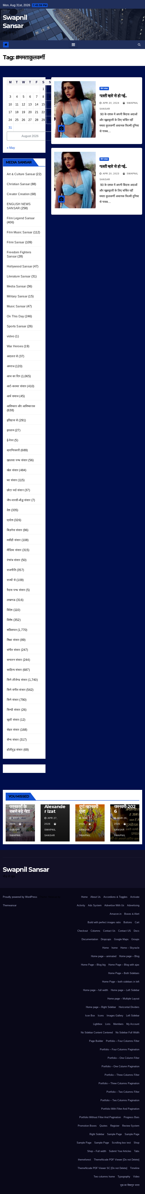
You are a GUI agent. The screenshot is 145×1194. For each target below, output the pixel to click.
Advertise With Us (114, 905)
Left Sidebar (132, 1015)
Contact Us (109, 930)
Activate (134, 897)
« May (11, 147)
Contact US (124, 930)
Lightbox (97, 1024)
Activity (81, 905)
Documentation (90, 939)
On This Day (15, 316)
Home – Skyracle (129, 947)
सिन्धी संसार (13, 709)
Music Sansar (16, 306)
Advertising (133, 905)
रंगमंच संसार (13, 560)
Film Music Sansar (19, 232)
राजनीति (11, 570)
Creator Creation (18, 194)
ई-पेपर (10, 440)
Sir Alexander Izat (54, 806)
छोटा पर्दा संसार (15, 490)
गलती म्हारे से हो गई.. (113, 95)
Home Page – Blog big (93, 964)
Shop (136, 1142)
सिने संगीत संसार (16, 689)
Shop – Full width (96, 1151)
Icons (101, 1015)
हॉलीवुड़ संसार (15, 749)
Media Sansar (16, 286)
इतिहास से (12, 420)
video (10, 336)
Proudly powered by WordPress (20, 897)
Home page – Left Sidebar (125, 990)
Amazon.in (115, 913)
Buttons (127, 922)
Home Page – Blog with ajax (123, 964)
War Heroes (15, 346)
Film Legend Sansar (21, 218)
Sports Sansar (16, 326)
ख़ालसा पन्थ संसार (17, 460)
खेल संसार (12, 470)
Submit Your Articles (120, 1151)
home (115, 947)
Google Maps (121, 939)
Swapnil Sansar (50, 832)
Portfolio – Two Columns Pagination (119, 1100)
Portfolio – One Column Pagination (120, 1066)
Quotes (103, 1125)
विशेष (10, 619)
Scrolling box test (121, 1142)
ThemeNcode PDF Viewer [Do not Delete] (116, 1159)
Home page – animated (103, 956)
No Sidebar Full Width (127, 1032)
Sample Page (114, 1134)
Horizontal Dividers (129, 1007)
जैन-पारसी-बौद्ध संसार (19, 500)
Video (136, 1176)
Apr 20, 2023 (111, 173)
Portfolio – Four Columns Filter (122, 1041)
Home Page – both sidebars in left (120, 981)
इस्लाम (10, 430)
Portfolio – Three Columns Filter (122, 1074)
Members (118, 1024)
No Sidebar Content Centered (97, 1032)
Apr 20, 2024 (111, 103)
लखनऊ (11, 600)
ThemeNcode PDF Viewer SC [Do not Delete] (102, 1168)
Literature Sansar (18, 276)
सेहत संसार (13, 729)
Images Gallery (115, 1015)
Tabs (136, 1151)
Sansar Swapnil (15, 832)
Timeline (134, 1168)
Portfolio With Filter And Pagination (120, 1108)
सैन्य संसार (13, 739)
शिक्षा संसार (13, 639)
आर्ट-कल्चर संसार (16, 386)
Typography (124, 1176)
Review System (130, 1125)
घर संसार (12, 480)
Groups (135, 939)
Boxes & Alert (131, 913)
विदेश (10, 610)
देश (8, 510)
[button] (139, 44)
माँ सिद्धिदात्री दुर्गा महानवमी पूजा (89, 806)
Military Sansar (17, 296)
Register (114, 1125)
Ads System (95, 905)
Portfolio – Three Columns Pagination (119, 1083)
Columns (95, 930)
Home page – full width (95, 990)
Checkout (82, 930)
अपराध (10, 366)
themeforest (84, 1159)
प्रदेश (10, 520)
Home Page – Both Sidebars (123, 973)
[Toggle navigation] (73, 44)
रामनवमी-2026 (125, 809)
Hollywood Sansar (19, 266)
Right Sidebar (96, 1134)
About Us (95, 897)
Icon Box (90, 1015)
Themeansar (9, 905)
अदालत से (12, 356)
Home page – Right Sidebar (101, 1007)
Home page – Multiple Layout (123, 998)
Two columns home (104, 1176)
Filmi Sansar (15, 242)
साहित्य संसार (14, 669)
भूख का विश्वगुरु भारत (129, 1185)
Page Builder (96, 1041)
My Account (132, 1024)
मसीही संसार (14, 540)
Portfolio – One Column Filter (123, 1058)
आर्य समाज (13, 396)
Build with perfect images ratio (104, 922)
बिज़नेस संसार (14, 530)
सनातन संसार (14, 659)
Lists (107, 1024)
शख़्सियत (12, 629)
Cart (137, 922)
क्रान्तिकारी (13, 450)
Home (84, 897)
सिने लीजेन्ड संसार (17, 679)
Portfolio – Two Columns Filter (122, 1091)
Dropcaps (106, 939)
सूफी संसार (13, 719)
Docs (136, 930)
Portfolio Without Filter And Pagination (100, 1117)
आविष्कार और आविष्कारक (21, 406)
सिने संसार (13, 699)
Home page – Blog (129, 956)
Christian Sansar (18, 184)
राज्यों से (11, 580)
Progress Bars (131, 1117)
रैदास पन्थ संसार (16, 590)
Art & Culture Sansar (21, 174)
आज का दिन (13, 376)
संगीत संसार (13, 649)
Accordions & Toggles (115, 897)
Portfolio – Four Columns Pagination (119, 1049)
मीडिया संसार (14, 550)
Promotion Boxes (87, 1125)
